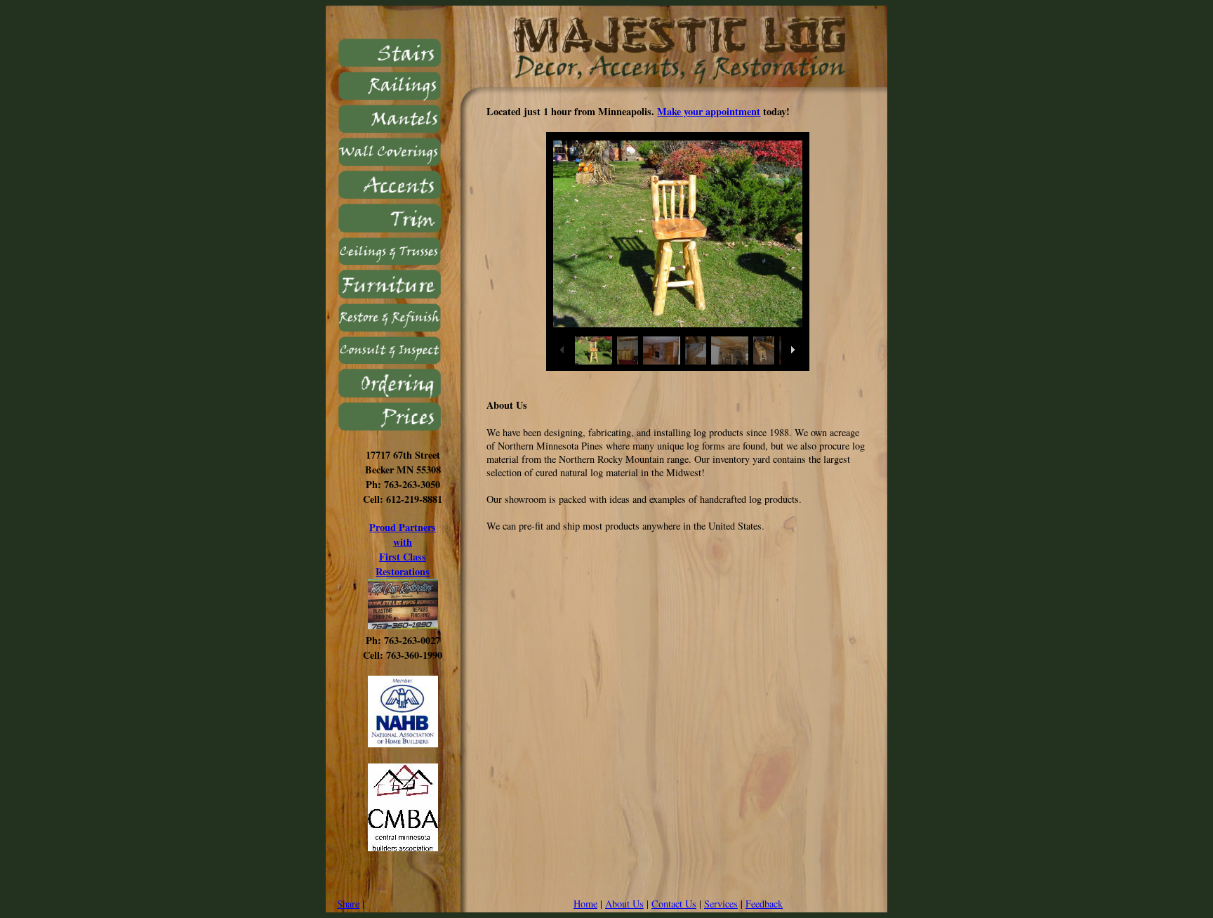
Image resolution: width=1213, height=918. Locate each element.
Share (348, 903)
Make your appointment (708, 111)
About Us (624, 903)
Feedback (764, 903)
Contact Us (673, 903)
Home (585, 903)
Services (721, 903)
